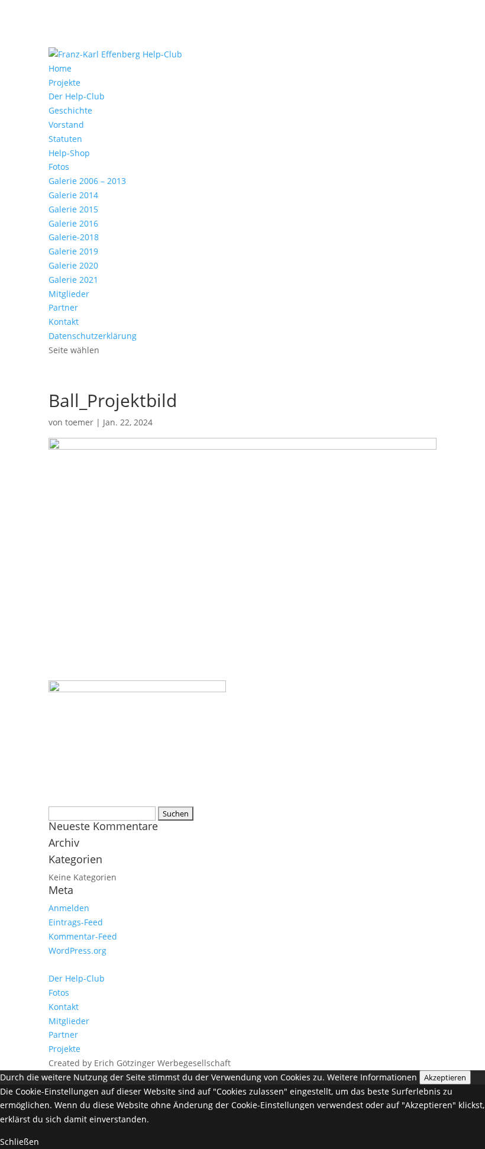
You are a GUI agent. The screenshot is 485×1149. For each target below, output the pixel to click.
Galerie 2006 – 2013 (87, 180)
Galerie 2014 (73, 195)
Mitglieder (68, 293)
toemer (79, 422)
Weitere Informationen (372, 1077)
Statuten (65, 138)
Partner (63, 307)
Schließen (19, 1141)
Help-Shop (69, 153)
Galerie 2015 (73, 209)
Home (60, 68)
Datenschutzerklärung (92, 335)
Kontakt (63, 321)
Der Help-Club (76, 96)
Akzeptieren (445, 1077)
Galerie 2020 (73, 265)
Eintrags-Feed (75, 922)
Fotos (58, 166)
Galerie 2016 (73, 223)
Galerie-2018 (73, 237)
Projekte (64, 82)
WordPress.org (77, 950)
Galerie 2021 (73, 279)
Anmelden (68, 908)
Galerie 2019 (73, 251)
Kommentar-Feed (82, 936)
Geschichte (70, 110)
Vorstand (66, 124)
